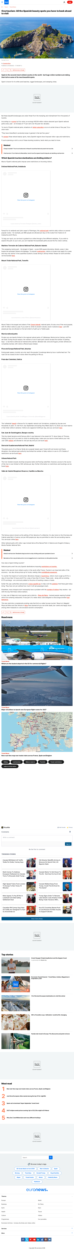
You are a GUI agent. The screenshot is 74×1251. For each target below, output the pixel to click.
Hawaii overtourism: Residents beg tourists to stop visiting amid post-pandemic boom (29, 553)
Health (3, 1211)
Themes (3, 1196)
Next (39, 1208)
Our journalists (42, 1219)
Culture (3, 1215)
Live (70, 2)
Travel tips (28, 1173)
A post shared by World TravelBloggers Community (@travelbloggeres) (25, 416)
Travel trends (30, 1177)
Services (4, 1228)
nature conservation (10, 766)
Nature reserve (30, 762)
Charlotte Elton (6, 63)
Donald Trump (41, 1173)
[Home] (2, 7)
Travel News (13, 7)
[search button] (51, 1157)
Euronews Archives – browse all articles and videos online (18, 1223)
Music (41, 1177)
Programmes (5, 1219)
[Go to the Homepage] (6, 2)
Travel (6, 7)
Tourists (42, 762)
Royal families (55, 1173)
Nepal (18, 1177)
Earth (3, 1208)
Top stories (7, 954)
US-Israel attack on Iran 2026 (26, 1168)
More (3, 1233)
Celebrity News (52, 1177)
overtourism (16, 762)
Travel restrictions (56, 762)
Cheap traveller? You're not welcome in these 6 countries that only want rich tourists (28, 148)
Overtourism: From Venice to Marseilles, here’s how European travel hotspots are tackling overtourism (34, 153)
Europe (3, 1200)
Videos (40, 1215)
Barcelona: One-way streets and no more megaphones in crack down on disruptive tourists (31, 558)
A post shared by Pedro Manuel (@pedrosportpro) (26, 528)
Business (4, 1204)
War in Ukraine (44, 1168)
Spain (56, 1168)
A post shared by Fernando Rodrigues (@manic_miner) (26, 223)
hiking (6, 762)
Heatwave (37, 1181)
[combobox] (37, 1157)
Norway (17, 1173)
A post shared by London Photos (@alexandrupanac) (26, 317)
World (39, 1200)
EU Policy (41, 1204)
